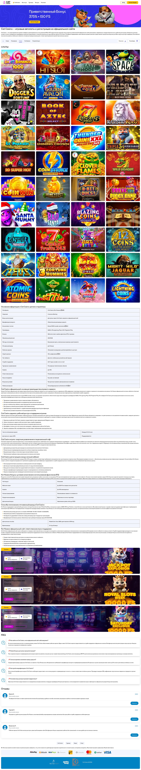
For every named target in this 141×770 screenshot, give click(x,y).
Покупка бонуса (36, 41)
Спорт (81, 743)
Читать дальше (20, 568)
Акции (75, 743)
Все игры (24, 2)
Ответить (134, 703)
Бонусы (37, 2)
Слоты (20, 41)
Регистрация (132, 2)
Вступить (9, 568)
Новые (7, 41)
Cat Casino (60, 743)
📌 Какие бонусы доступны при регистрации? (21, 651)
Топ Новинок (27, 41)
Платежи (43, 2)
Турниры (31, 2)
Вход (123, 2)
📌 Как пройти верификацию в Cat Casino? (21, 668)
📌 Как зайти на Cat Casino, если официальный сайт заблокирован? (28, 640)
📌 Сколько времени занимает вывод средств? (22, 659)
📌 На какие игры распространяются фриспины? (22, 679)
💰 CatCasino (16, 2)
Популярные (14, 41)
